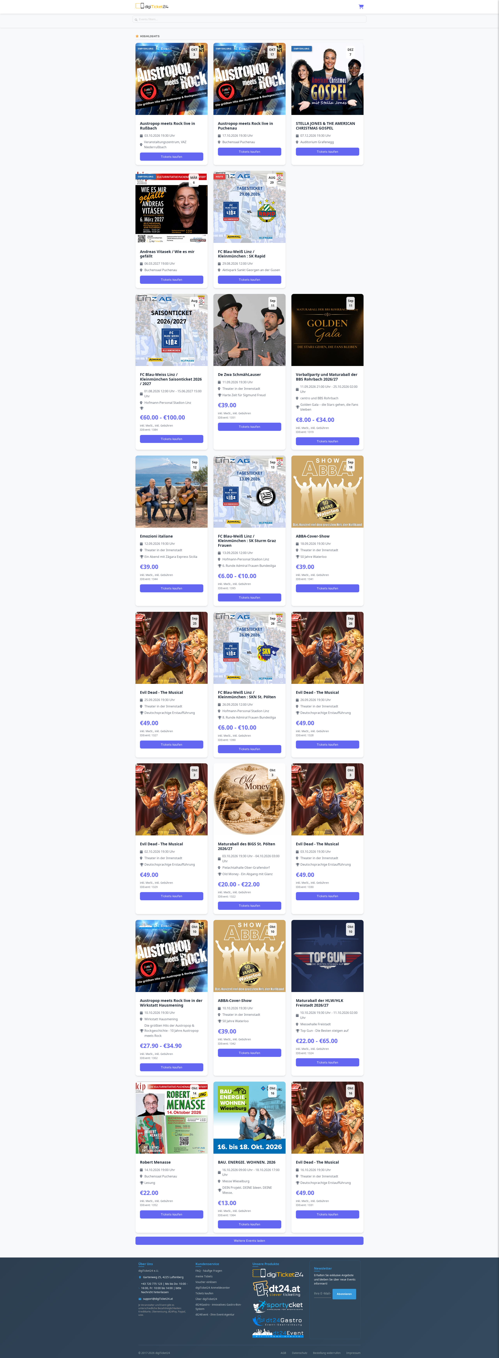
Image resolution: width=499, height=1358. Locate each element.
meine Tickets (204, 1276)
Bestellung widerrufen (327, 1353)
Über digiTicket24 (206, 1299)
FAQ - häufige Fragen (209, 1270)
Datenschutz (299, 1353)
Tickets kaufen (171, 157)
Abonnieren (344, 1293)
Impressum (353, 1353)
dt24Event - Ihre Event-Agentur (215, 1314)
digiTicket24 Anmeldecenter (213, 1287)
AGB (283, 1353)
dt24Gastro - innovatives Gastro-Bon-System (218, 1307)
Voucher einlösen (206, 1282)
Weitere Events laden (249, 1240)
